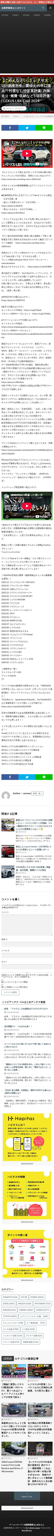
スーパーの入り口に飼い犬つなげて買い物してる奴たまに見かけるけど (27, 1045)
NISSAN (15, 15)
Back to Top (27, 1496)
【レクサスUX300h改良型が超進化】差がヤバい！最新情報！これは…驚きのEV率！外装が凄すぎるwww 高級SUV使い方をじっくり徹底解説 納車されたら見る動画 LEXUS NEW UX (40, 1473)
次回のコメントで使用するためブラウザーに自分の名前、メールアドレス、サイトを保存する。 (26, 976)
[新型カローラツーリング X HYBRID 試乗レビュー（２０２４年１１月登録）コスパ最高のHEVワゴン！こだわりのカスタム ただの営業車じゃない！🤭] (7, 824)
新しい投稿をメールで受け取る (14, 987)
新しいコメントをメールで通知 (14, 982)
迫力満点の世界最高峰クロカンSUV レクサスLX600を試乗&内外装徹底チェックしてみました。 (40, 1429)
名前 (4, 939)
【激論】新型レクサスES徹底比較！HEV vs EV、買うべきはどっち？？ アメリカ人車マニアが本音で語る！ (12, 1390)
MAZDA (37, 15)
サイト (4, 962)
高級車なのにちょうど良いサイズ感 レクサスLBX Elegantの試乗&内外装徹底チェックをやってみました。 (13, 1429)
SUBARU (47, 15)
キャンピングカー (13, 1323)
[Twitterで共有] (26, 128)
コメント (5, 912)
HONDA (26, 15)
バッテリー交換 (12, 1335)
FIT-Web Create (33, 1528)
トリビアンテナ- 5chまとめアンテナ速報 (24, 1002)
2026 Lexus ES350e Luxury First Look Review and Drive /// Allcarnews (12, 1467)
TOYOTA (4, 15)
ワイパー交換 (11, 1342)
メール (5, 951)
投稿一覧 (36, 793)
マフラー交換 (34, 1335)
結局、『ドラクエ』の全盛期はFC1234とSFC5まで (26, 1009)
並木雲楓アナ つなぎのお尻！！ (18, 1026)
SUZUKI (42, 1310)
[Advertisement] (27, 47)
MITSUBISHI (42, 1303)
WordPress (27, 1530)
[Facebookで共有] (9, 128)
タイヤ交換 (11, 1329)
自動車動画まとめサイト (34, 1524)
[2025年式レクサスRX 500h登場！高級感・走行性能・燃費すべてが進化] (7, 872)
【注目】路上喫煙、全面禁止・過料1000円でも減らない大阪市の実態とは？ (28, 1091)
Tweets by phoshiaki (10, 552)
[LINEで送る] (44, 128)
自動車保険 (30, 1342)
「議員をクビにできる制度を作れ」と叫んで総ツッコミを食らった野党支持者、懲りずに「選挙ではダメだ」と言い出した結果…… (27, 1067)
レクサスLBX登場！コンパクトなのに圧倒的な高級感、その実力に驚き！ (40, 1387)
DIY (24, 1297)
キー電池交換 (36, 1323)
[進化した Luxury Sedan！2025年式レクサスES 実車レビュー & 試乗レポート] (7, 851)
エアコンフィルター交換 (34, 1316)
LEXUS (20, 108)
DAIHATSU (10, 1297)
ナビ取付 (28, 1329)
